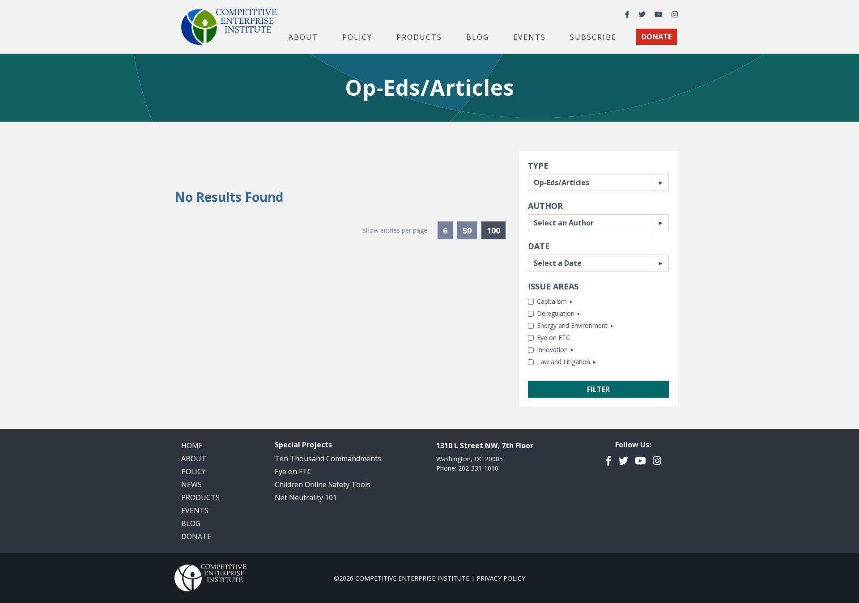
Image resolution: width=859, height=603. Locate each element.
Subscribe (593, 37)
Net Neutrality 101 (306, 497)
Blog (477, 37)
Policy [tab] (357, 37)
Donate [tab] (657, 37)
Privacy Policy (500, 578)
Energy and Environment (572, 325)
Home (192, 445)
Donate (196, 536)
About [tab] (303, 37)
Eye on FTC (553, 337)
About (193, 458)
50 (467, 230)
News (191, 484)
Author (545, 205)
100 (496, 230)
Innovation (552, 349)
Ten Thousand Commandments (328, 458)
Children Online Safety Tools (322, 484)
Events (529, 37)
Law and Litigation (563, 361)
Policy (193, 471)
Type (538, 165)
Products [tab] (419, 37)
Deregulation (555, 313)
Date (539, 246)
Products (200, 497)
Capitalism (552, 301)
